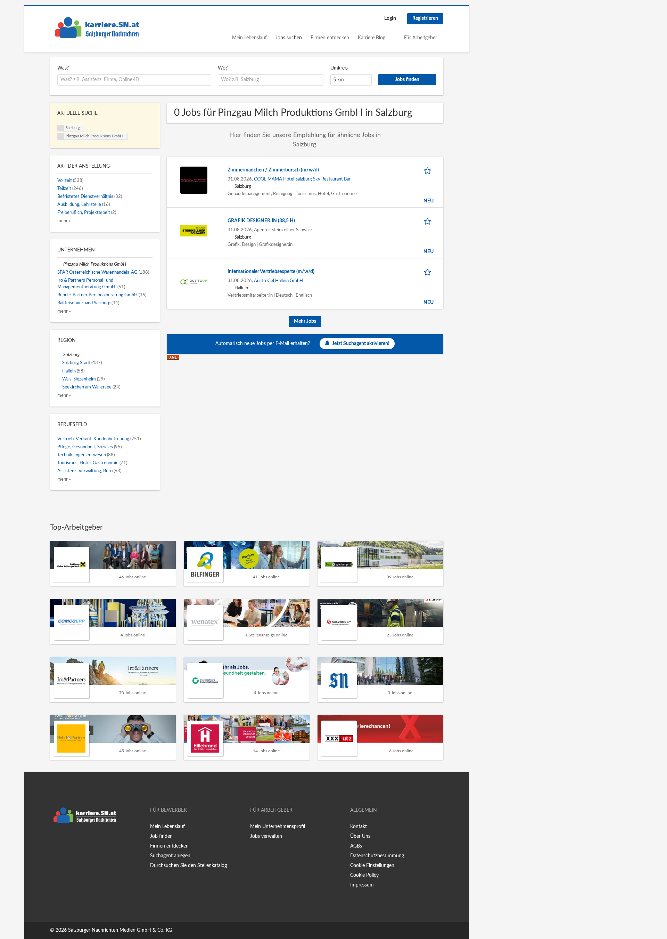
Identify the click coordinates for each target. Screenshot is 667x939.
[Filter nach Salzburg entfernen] (60, 355)
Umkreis (339, 68)
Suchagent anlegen (170, 855)
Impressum (362, 885)
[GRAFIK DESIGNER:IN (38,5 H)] (193, 230)
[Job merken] (429, 170)
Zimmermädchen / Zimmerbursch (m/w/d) (273, 170)
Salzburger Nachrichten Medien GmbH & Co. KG (120, 930)
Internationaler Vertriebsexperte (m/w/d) (271, 271)
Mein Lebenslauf (249, 37)
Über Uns (360, 836)
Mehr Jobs (305, 321)
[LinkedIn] (77, 841)
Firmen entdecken (330, 37)
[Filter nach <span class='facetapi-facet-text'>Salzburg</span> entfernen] (61, 128)
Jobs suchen (288, 37)
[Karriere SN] (97, 27)
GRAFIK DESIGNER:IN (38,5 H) (261, 220)
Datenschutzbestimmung (377, 855)
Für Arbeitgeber (420, 37)
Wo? (223, 68)
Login (390, 18)
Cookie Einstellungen (372, 865)
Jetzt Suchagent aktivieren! (360, 343)
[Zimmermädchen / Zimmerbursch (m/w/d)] (193, 179)
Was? (63, 68)
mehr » (64, 221)
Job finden (161, 836)
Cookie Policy (364, 875)
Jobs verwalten (266, 836)
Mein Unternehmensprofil (277, 826)
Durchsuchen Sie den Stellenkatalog (188, 865)
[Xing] (66, 841)
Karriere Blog (371, 37)
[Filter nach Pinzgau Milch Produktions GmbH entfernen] (60, 264)
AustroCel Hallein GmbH (278, 281)
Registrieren (425, 18)
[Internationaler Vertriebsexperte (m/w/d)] (193, 281)
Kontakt (358, 826)
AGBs (356, 846)
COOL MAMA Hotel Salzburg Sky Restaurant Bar (302, 179)
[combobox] (134, 80)
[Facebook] (55, 841)
